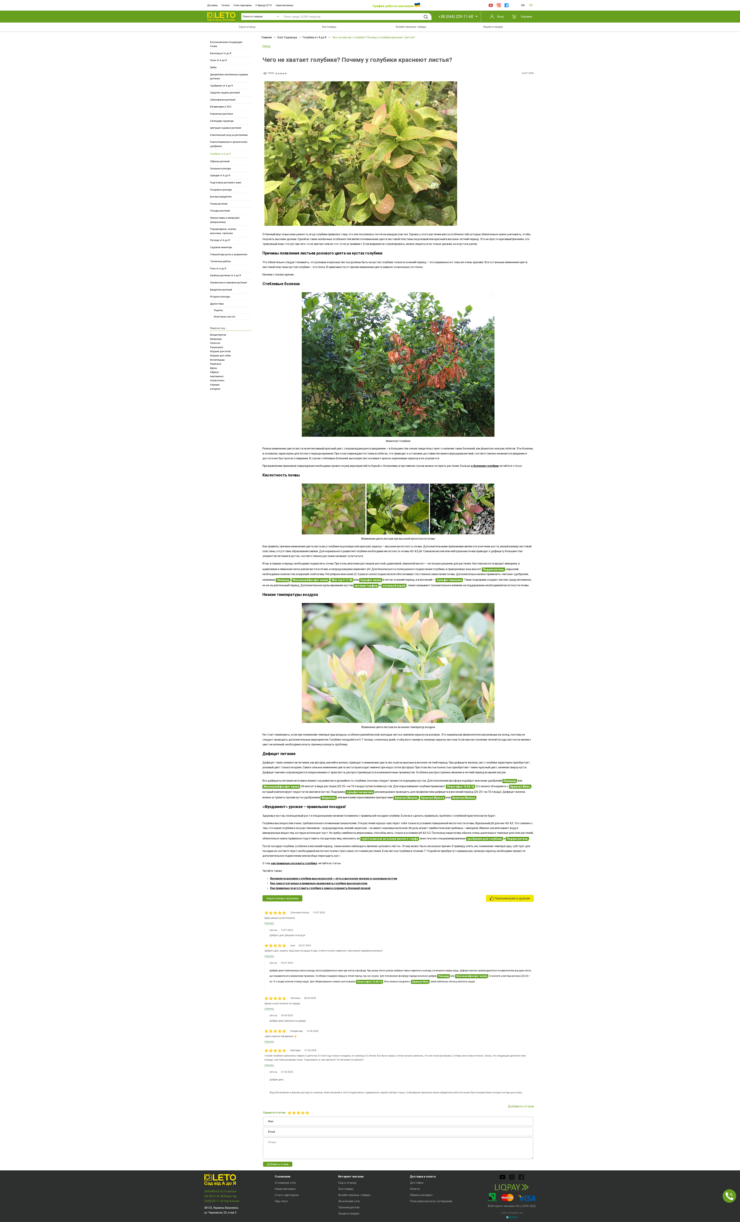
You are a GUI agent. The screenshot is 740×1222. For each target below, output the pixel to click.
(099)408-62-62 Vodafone (220, 1191)
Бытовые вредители (221, 197)
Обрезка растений (220, 161)
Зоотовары (346, 1189)
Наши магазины (284, 5)
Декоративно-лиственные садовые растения (229, 76)
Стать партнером (242, 5)
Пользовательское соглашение (431, 1201)
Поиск (426, 17)
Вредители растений (221, 289)
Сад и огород (347, 1182)
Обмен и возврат (421, 1195)
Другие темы (217, 303)
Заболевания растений (222, 99)
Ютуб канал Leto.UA (224, 316)
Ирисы (213, 368)
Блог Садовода (287, 37)
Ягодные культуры (220, 297)
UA (523, 5)
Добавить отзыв (277, 1164)
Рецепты (218, 310)
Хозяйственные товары (354, 1195)
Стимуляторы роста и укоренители (228, 254)
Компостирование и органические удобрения (228, 144)
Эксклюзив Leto (349, 1201)
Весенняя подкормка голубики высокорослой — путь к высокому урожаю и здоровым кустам (333, 878)
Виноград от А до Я (220, 53)
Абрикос (214, 372)
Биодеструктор (218, 334)
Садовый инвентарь (221, 247)
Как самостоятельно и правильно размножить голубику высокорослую (318, 883)
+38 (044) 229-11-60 (455, 16)
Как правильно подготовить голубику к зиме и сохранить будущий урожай (320, 888)
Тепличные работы (220, 261)
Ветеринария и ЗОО (220, 107)
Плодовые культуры (221, 189)
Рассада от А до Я (220, 240)
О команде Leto (285, 1182)
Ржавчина (215, 364)
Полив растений (218, 203)
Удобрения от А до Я (221, 85)
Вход (500, 16)
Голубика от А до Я (220, 154)
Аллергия (215, 389)
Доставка (212, 5)
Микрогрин (216, 339)
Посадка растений (220, 211)
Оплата (225, 5)
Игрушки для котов (220, 351)
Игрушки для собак (220, 355)
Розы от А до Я (218, 268)
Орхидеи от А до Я (220, 175)
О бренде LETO (263, 5)
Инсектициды (217, 360)
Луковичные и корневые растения (228, 282)
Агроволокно (217, 380)
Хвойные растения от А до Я (225, 275)
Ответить (269, 923)
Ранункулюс (216, 347)
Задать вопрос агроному (282, 898)
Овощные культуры (220, 168)
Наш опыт (281, 1201)
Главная (267, 37)
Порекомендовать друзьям (512, 898)
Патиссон (215, 343)
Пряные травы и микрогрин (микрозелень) (225, 220)
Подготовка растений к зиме (225, 182)
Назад (266, 46)
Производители (348, 1207)
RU (531, 5)
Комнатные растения (221, 114)
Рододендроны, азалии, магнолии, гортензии (223, 231)
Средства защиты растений (225, 93)
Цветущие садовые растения (225, 128)
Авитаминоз (217, 376)
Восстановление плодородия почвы (226, 44)
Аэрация (214, 384)
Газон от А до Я (218, 60)
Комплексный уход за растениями (229, 135)
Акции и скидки (348, 1213)
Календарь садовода (222, 121)
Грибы (213, 67)
